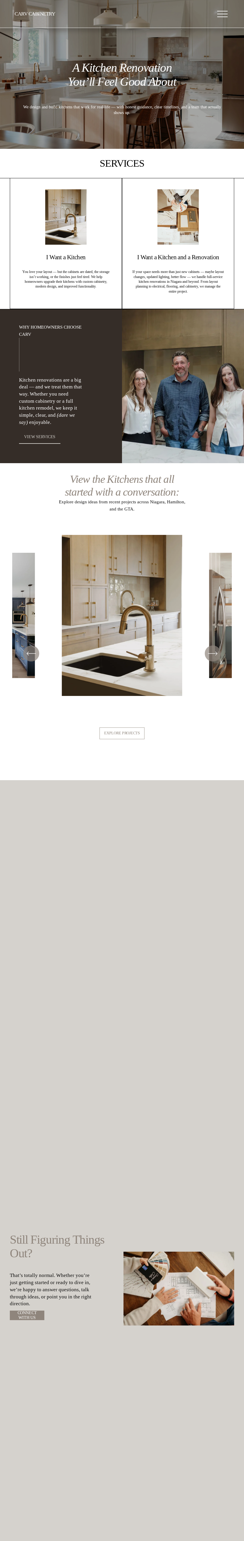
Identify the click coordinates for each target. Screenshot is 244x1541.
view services (39, 437)
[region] (122, 617)
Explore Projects (122, 733)
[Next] (213, 653)
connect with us (27, 1315)
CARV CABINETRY (35, 14)
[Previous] (31, 653)
